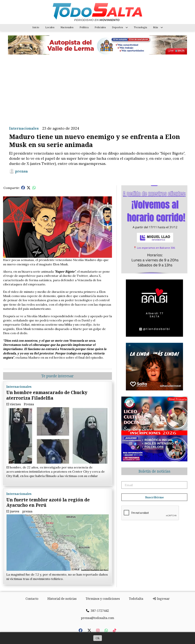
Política (84, 27)
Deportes (117, 27)
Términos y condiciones (103, 599)
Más (155, 27)
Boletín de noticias (154, 471)
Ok (98, 638)
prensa (21, 171)
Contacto (32, 599)
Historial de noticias (62, 599)
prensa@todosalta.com (97, 618)
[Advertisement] (97, 87)
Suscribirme (154, 497)
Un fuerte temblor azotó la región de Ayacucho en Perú (48, 502)
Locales (49, 27)
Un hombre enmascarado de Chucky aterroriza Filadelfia (46, 395)
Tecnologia (140, 27)
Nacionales (67, 27)
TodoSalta (136, 599)
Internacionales (24, 128)
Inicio (35, 27)
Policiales (100, 27)
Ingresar (163, 599)
